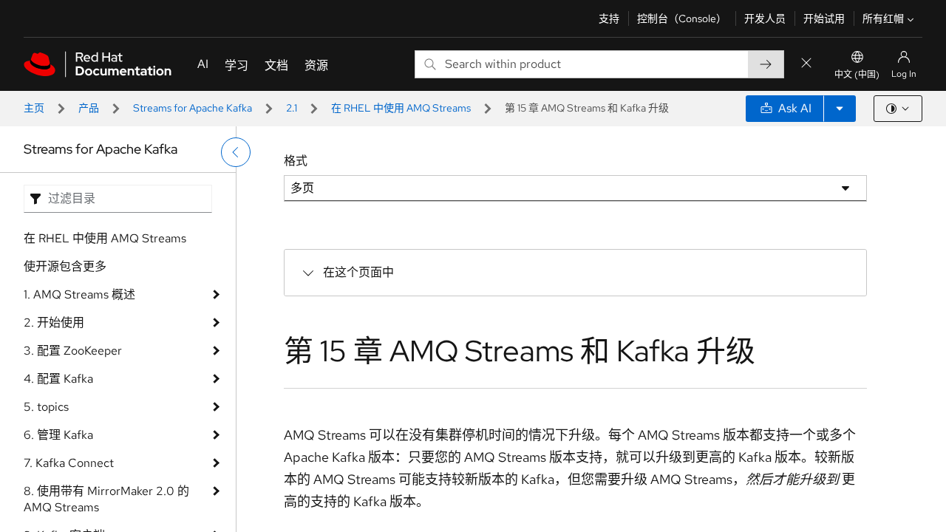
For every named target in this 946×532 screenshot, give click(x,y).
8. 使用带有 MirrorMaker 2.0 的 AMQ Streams (106, 499)
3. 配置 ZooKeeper (73, 350)
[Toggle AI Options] (839, 108)
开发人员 (765, 18)
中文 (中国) (856, 75)
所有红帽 (883, 18)
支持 (609, 18)
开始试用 (824, 18)
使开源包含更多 (65, 266)
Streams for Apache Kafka (192, 108)
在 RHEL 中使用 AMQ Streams (401, 108)
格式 (295, 160)
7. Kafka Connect (69, 463)
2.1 (291, 108)
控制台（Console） (681, 18)
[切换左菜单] (236, 152)
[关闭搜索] (806, 64)
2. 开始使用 (54, 322)
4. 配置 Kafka (58, 378)
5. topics (46, 407)
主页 (34, 108)
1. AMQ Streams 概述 (79, 294)
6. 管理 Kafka (58, 435)
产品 (88, 108)
